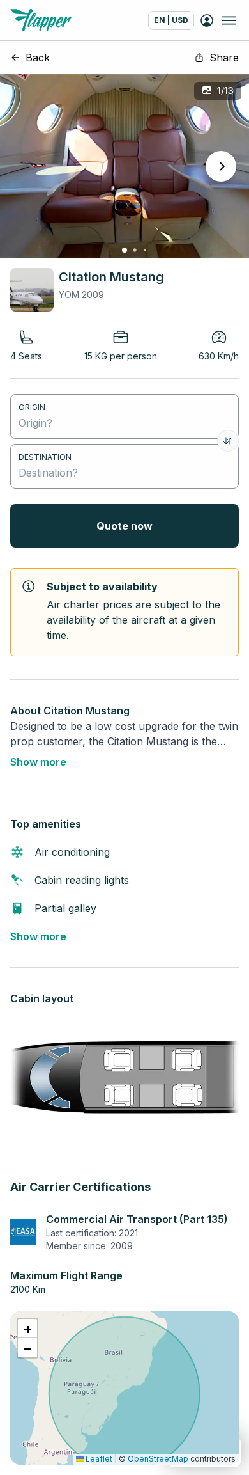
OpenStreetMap (158, 1458)
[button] (27, 1328)
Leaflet (98, 1458)
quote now (124, 525)
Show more (38, 761)
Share (224, 57)
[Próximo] (221, 166)
